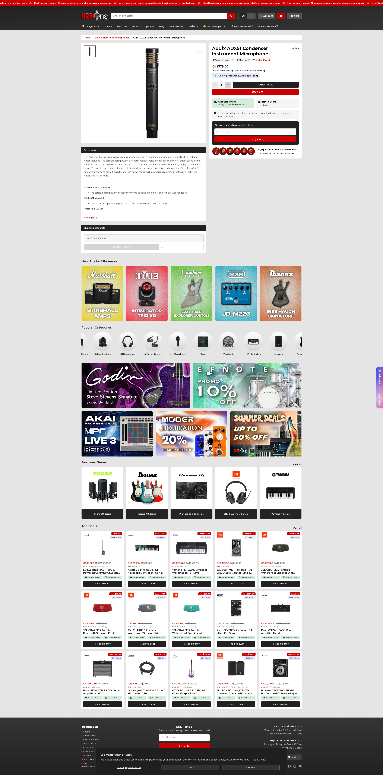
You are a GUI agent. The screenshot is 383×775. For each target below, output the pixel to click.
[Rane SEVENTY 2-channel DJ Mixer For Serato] (236, 609)
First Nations (88, 747)
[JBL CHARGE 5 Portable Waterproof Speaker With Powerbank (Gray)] (147, 609)
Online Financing (90, 751)
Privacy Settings (89, 759)
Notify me (255, 139)
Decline (250, 767)
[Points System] (257, 76)
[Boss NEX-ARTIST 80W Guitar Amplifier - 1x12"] (102, 669)
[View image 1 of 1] (90, 51)
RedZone (122, 26)
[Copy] (232, 60)
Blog (161, 26)
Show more (90, 217)
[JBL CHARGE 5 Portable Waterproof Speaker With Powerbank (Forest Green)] (280, 548)
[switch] (247, 16)
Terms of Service (90, 739)
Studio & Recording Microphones (111, 37)
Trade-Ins (193, 26)
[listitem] (102, 293)
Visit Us (266, 105)
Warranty (86, 755)
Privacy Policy (88, 743)
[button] (107, 566)
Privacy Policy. (259, 759)
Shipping (86, 731)
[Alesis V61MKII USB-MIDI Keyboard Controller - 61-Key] (147, 548)
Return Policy (88, 735)
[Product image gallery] (90, 137)
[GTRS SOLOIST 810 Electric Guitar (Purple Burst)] (191, 669)
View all (297, 528)
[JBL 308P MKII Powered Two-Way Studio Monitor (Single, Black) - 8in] (236, 548)
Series (135, 26)
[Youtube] (300, 766)
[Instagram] (294, 766)
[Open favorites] (281, 16)
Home (87, 37)
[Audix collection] (295, 48)
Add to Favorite (264, 60)
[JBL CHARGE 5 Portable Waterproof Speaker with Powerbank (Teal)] (191, 609)
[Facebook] (289, 766)
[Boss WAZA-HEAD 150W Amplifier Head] (280, 609)
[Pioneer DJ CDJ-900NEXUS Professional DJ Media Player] (280, 669)
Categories (91, 26)
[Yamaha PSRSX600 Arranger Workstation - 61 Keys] (191, 548)
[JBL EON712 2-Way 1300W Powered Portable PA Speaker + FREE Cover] (236, 669)
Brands (108, 26)
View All (297, 464)
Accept (190, 767)
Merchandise (176, 26)
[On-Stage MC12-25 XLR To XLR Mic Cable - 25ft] (147, 669)
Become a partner (216, 26)
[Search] (231, 16)
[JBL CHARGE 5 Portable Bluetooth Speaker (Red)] (102, 609)
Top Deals (148, 26)
